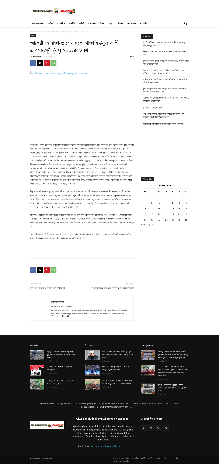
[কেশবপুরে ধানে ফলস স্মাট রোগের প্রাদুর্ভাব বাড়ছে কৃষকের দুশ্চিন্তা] (37, 384)
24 (186, 214)
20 (159, 214)
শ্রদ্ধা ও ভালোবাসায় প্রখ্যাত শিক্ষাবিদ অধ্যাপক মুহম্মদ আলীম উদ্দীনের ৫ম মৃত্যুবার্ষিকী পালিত (173, 388)
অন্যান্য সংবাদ (147, 345)
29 (173, 219)
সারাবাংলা (40, 31)
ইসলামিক (89, 345)
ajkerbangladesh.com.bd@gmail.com (108, 446)
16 (179, 208)
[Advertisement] (132, 11)
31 (186, 219)
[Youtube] (69, 316)
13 (159, 208)
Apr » (150, 224)
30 (179, 219)
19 (152, 214)
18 (145, 214)
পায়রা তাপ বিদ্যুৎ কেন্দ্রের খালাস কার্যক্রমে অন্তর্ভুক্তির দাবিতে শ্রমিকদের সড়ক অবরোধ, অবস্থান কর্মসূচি (163, 71)
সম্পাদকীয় (34, 345)
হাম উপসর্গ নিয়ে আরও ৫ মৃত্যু (152, 108)
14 (166, 208)
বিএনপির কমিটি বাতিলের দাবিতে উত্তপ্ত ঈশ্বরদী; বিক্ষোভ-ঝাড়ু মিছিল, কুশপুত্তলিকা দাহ (164, 44)
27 (159, 219)
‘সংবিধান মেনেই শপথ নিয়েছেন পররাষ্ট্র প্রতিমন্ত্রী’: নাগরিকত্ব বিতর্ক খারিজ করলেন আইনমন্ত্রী (165, 81)
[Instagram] (151, 428)
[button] (185, 23)
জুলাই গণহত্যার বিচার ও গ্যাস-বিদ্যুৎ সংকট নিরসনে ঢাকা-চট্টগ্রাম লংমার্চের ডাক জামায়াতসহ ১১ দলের (164, 90)
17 (186, 208)
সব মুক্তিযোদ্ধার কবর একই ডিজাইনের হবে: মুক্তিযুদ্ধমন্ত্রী (112, 288)
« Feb (143, 224)
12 (152, 208)
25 (145, 219)
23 (179, 214)
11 (145, 208)
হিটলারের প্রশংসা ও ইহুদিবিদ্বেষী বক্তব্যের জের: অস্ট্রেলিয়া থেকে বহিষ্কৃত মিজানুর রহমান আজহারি (117, 354)
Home (32, 31)
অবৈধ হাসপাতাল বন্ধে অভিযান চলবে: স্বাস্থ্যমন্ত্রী (47, 288)
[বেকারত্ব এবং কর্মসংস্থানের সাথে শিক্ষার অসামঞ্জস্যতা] (37, 370)
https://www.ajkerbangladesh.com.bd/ (66, 306)
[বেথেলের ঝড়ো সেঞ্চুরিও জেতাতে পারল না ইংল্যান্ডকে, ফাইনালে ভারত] (92, 370)
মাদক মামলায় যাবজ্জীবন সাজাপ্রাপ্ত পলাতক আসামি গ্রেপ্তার (163, 124)
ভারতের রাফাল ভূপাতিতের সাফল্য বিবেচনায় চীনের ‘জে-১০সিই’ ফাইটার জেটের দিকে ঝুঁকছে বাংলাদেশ (166, 99)
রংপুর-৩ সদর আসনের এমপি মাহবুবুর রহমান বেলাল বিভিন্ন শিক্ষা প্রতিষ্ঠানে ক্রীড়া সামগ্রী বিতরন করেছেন (163, 115)
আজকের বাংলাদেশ (37, 56)
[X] (40, 63)
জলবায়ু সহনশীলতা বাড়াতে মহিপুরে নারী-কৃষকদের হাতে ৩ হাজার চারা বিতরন (165, 53)
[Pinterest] (47, 63)
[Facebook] (33, 63)
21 (166, 214)
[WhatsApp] (53, 63)
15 (173, 208)
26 (152, 219)
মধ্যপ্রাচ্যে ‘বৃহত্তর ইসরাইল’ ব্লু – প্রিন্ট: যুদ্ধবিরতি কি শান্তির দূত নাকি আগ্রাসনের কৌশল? (61, 354)
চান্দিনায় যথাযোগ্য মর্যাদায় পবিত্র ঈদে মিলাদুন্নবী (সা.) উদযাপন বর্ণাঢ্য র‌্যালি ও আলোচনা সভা (166, 62)
